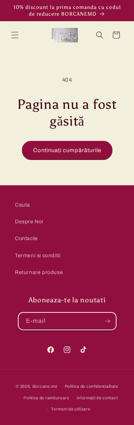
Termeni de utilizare (70, 409)
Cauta (22, 205)
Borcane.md (44, 386)
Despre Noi (29, 221)
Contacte (26, 238)
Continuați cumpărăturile (67, 150)
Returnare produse (39, 272)
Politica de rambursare (46, 398)
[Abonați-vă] (107, 321)
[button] (15, 35)
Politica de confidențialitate (91, 386)
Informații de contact (97, 398)
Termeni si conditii (37, 255)
